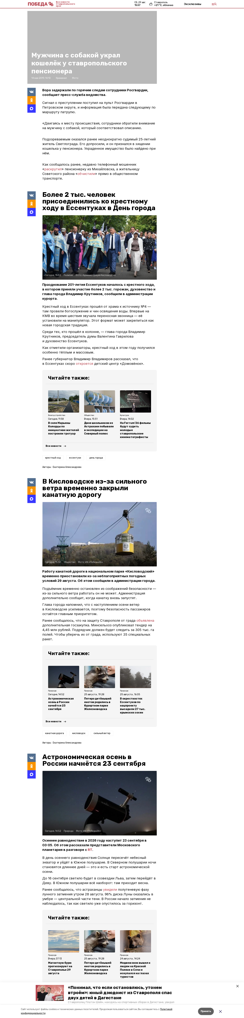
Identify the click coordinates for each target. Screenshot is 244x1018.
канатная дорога (54, 733)
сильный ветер (102, 733)
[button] (50, 993)
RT (90, 850)
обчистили (86, 174)
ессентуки (75, 457)
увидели (110, 890)
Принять (206, 1011)
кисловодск (78, 733)
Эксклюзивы (192, 4)
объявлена (145, 621)
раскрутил (53, 169)
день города (96, 457)
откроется (85, 364)
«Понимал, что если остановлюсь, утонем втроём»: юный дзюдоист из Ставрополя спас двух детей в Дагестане (120, 992)
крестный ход (53, 457)
